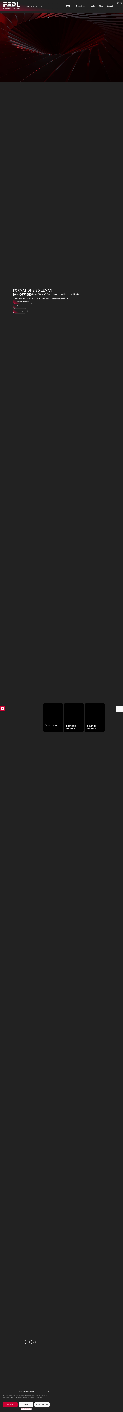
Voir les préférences (42, 1404)
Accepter (10, 1404)
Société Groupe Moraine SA (33, 6)
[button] (2, 708)
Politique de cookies (26, 1408)
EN (118, 3)
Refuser (26, 1404)
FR (121, 3)
